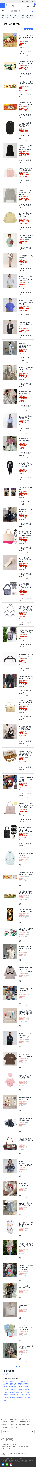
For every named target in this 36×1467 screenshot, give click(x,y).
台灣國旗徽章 (13, 1389)
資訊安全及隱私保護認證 (22, 1424)
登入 (23, 1)
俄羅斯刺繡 (20, 1397)
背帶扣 (22, 1392)
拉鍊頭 (18, 1395)
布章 (4, 1400)
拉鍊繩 (5, 1392)
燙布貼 (20, 1389)
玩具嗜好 (14, 16)
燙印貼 (20, 1387)
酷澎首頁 (3, 16)
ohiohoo (5, 1381)
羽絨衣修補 (23, 1381)
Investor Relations (13, 1419)
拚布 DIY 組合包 (30, 16)
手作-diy (5, 1397)
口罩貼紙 (5, 1395)
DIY (19, 16)
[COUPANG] (7, 1440)
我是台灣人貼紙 (26, 1395)
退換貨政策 (4, 1421)
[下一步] (23, 1366)
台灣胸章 (11, 1392)
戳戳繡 (26, 1387)
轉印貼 (26, 1384)
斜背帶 (17, 1392)
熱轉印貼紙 (13, 1384)
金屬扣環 (26, 1389)
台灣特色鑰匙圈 (13, 1387)
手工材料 (20, 1384)
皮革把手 (12, 1381)
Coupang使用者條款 (26, 1419)
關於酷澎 (3, 1419)
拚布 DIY (23, 16)
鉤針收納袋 (12, 1397)
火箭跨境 (9, 16)
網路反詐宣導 (14, 1426)
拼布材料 (5, 1374)
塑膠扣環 (5, 1389)
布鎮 (17, 1381)
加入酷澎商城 (4, 1426)
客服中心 (33, 1)
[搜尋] (33, 11)
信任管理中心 (13, 1421)
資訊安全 (11, 1424)
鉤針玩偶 (5, 1384)
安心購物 (3, 1424)
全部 (3, 11)
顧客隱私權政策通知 (25, 1421)
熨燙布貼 (27, 1397)
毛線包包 (28, 1392)
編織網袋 (12, 1395)
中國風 (5, 1387)
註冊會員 (27, 1)
